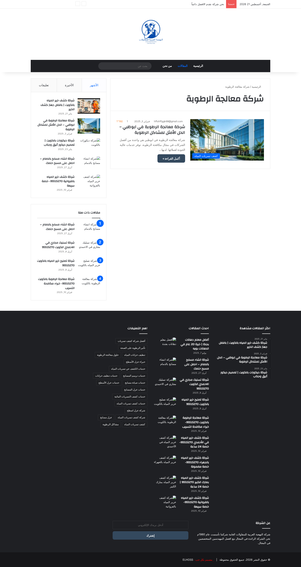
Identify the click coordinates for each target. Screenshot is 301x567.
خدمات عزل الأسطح (108, 382)
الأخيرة (69, 85)
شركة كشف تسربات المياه (131, 417)
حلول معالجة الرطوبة (108, 354)
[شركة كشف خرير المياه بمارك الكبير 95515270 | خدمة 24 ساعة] (165, 483)
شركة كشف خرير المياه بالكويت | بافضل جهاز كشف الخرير (58, 105)
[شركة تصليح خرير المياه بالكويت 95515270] (89, 266)
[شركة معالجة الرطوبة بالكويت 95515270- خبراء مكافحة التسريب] (89, 284)
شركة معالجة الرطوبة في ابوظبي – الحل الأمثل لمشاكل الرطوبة (152, 129)
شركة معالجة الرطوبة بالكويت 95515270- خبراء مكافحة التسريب (56, 283)
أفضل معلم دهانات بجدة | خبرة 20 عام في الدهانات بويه (195, 344)
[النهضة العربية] (150, 32)
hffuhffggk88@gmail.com (168, 121)
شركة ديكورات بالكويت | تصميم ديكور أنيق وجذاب (59, 143)
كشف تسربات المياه (134, 424)
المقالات (183, 66)
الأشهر (94, 85)
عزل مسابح (106, 417)
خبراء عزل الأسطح (135, 361)
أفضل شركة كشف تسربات (131, 340)
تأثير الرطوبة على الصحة (132, 347)
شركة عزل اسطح (136, 410)
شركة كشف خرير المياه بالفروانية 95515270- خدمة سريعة (58, 181)
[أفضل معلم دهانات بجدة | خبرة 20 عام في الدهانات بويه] (165, 345)
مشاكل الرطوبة (111, 424)
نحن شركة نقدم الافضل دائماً (207, 4)
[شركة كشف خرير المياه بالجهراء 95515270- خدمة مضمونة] (165, 463)
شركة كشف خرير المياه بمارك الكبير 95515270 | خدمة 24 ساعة (194, 482)
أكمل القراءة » (171, 158)
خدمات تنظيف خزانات (106, 375)
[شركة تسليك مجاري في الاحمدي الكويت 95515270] (89, 248)
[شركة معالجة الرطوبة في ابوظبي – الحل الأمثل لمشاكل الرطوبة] (89, 126)
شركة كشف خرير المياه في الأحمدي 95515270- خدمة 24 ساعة (194, 442)
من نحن (167, 66)
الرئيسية (198, 66)
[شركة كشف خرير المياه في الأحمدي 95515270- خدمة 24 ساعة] (165, 443)
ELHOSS (188, 559)
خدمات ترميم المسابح (134, 375)
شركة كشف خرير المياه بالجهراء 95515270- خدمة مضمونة (195, 462)
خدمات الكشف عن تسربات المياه (128, 368)
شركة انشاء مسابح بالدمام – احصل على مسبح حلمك (57, 161)
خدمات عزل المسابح (134, 389)
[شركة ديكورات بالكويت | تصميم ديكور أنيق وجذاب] (89, 146)
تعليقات (44, 85)
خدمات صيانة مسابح (135, 382)
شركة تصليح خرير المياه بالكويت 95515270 (56, 263)
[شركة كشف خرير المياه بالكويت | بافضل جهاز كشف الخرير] (89, 106)
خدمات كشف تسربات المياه (131, 403)
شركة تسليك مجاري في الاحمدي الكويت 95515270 (58, 245)
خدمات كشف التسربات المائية (129, 396)
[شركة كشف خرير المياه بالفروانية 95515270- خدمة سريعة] (89, 182)
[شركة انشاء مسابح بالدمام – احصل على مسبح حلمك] (89, 164)
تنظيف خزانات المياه (134, 354)
